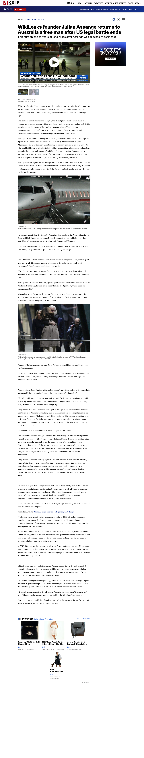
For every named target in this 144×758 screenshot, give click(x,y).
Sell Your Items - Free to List (43, 619)
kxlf (11, 9)
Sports (108, 3)
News (92, 9)
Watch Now (133, 3)
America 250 (84, 9)
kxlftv (8, 9)
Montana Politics (127, 9)
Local (79, 3)
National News (35, 19)
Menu (70, 3)
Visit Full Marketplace (83, 618)
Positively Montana (102, 9)
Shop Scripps (119, 3)
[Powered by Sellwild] (87, 682)
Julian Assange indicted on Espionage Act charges (54, 511)
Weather (98, 3)
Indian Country (115, 9)
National (88, 3)
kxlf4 (5, 9)
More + (137, 9)
